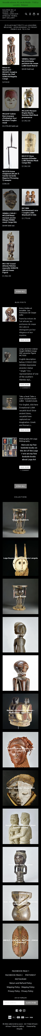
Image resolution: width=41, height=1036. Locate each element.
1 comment (24, 470)
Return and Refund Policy (20, 983)
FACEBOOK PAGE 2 (14, 975)
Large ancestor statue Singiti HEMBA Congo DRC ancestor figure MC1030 (28, 352)
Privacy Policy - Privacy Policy (20, 991)
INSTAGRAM (20, 979)
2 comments (25, 388)
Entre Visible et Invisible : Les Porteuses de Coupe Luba (27, 311)
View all (20, 291)
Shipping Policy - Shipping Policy (20, 987)
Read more (24, 340)
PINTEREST (30, 975)
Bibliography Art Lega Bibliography (28, 440)
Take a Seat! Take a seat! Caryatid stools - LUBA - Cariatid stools (28, 398)
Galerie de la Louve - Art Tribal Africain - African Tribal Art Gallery (10, 14)
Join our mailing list (20, 997)
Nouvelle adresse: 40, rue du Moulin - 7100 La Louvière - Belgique (20, 3)
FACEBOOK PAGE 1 (20, 971)
